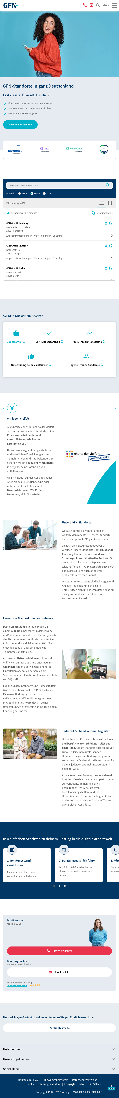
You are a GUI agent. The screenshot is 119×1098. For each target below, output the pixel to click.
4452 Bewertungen (17, 985)
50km (37, 193)
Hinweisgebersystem (56, 1080)
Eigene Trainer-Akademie (85, 365)
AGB (37, 1080)
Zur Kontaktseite (59, 1028)
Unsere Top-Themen (16, 1059)
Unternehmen (12, 1049)
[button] (20, 124)
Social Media (11, 1069)
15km (24, 193)
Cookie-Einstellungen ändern (43, 1084)
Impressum (25, 1080)
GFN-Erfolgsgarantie (47, 342)
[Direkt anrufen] (86, 6)
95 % (87, 342)
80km (49, 193)
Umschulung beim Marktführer (29, 365)
